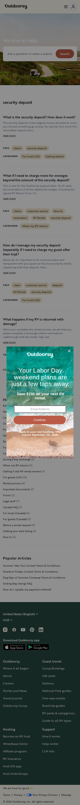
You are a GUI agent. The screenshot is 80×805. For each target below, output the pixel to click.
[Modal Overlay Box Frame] (40, 402)
